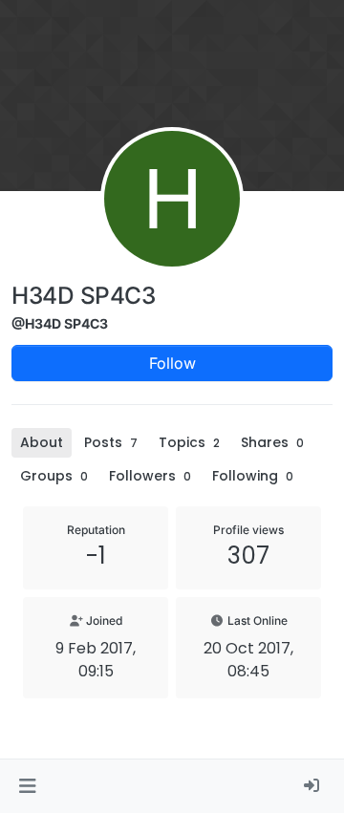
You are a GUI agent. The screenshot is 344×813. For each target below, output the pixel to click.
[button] (27, 786)
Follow (172, 363)
